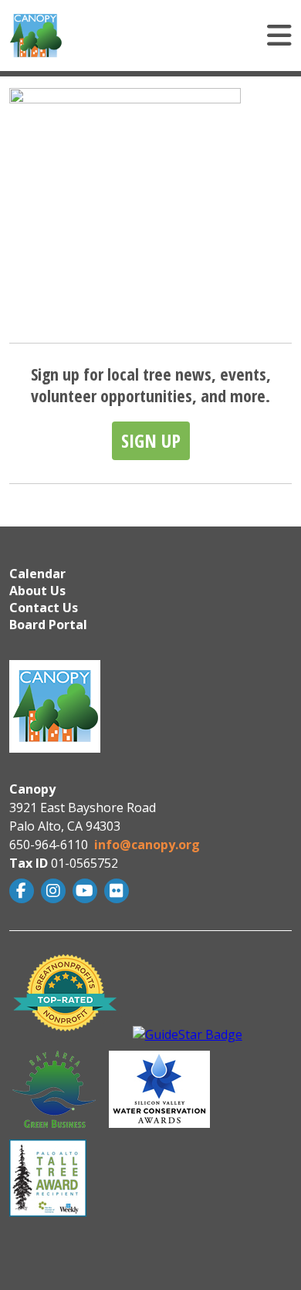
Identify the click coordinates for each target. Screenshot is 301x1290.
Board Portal (48, 624)
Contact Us (43, 607)
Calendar (37, 573)
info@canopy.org (147, 844)
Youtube (87, 891)
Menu (193, 35)
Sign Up (151, 440)
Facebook (23, 891)
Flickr (118, 891)
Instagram (55, 891)
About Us (37, 590)
